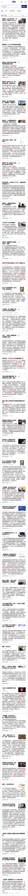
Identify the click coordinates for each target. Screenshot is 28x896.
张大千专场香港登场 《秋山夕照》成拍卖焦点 (9, 288)
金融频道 (11, 198)
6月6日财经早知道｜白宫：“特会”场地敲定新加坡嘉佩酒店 (13, 604)
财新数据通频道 (12, 576)
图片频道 (11, 237)
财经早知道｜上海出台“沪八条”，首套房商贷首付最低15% (14, 183)
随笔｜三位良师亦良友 (8, 784)
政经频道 (11, 330)
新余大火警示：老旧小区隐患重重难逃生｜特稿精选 (9, 581)
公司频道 (11, 371)
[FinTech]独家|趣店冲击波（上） (9, 688)
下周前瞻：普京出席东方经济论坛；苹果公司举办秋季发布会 (9, 488)
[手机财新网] (14, 2)
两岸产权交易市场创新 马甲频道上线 (13, 263)
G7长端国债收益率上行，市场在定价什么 (9, 533)
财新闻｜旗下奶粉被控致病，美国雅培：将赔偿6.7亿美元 (9, 101)
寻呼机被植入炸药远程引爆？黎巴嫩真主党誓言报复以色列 (9, 858)
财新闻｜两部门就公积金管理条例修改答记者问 (9, 63)
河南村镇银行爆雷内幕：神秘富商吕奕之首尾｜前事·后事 (9, 377)
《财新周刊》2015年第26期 (14, 893)
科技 (10, 642)
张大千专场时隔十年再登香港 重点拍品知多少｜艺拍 (9, 461)
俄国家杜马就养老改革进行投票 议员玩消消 (9, 421)
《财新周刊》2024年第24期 (14, 799)
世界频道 (10, 353)
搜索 (23, 6)
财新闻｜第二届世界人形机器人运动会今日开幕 (9, 163)
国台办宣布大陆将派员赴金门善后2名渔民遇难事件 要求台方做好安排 (9, 507)
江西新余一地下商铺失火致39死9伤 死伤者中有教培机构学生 (9, 309)
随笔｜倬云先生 (6, 646)
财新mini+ (11, 40)
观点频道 (11, 549)
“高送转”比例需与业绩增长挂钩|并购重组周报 (13, 834)
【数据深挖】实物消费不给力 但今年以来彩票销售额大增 (9, 555)
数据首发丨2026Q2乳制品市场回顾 (11, 44)
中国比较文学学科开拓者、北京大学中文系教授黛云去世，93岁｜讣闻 (9, 805)
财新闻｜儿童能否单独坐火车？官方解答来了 (9, 204)
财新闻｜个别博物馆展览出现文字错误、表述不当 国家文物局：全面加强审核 (9, 121)
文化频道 (11, 158)
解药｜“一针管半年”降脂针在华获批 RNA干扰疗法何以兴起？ (9, 667)
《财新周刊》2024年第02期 (14, 662)
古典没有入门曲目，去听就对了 (9, 140)
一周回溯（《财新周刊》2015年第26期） (12, 879)
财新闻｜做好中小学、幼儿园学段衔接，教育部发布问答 (9, 82)
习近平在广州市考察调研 (8, 222)
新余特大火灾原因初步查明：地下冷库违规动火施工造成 (9, 440)
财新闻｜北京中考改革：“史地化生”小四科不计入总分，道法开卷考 (9, 19)
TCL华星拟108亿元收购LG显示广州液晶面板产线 (9, 625)
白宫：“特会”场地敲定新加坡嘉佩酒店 (9, 336)
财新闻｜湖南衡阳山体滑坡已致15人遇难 (9, 242)
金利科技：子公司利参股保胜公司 (12, 358)
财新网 (10, 829)
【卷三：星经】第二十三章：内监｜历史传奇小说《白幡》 (8, 735)
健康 (9, 683)
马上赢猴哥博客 (12, 57)
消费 (10, 304)
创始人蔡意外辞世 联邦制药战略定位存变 (13, 401)
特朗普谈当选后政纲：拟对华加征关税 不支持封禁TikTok (9, 763)
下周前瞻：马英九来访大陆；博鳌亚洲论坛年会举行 (9, 716)
